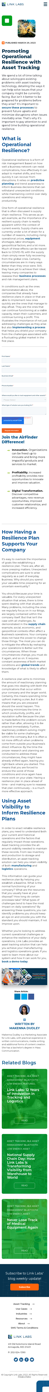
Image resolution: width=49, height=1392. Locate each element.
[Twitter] (24, 997)
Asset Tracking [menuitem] (21, 1304)
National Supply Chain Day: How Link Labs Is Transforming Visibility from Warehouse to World (21, 1166)
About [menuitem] (21, 1323)
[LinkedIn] (17, 997)
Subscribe (24, 1287)
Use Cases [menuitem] (21, 1309)
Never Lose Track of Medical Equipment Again (22, 1223)
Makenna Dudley (24, 1028)
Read (24, 1120)
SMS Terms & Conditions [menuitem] (24, 1328)
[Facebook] (31, 997)
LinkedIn (24, 1019)
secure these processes (18, 107)
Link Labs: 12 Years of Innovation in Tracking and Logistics (23, 1095)
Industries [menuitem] (21, 1314)
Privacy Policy (24, 1377)
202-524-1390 (18, 1352)
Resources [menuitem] (21, 1319)
